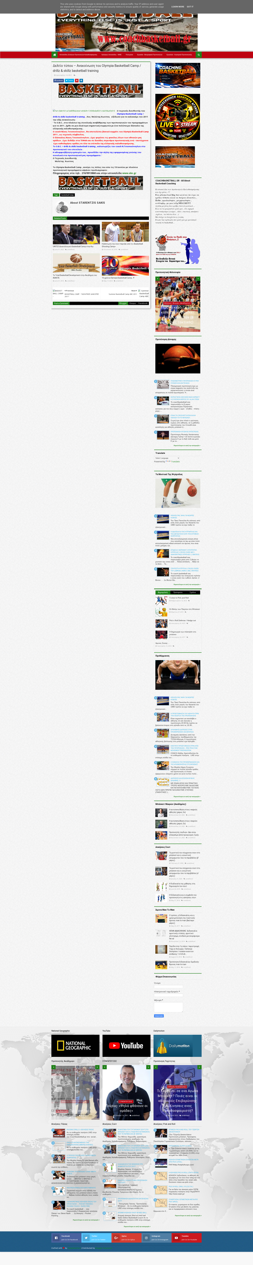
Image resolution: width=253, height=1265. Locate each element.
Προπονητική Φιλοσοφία (177, 303)
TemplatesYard (74, 1248)
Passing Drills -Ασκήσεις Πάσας (80, 1130)
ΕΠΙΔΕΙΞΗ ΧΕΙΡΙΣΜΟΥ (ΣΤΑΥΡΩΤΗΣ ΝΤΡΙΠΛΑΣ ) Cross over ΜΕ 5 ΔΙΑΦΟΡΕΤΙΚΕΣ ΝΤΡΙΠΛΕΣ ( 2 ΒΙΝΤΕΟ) (185, 552)
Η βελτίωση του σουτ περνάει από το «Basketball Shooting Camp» (122, 245)
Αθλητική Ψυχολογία (75, 1097)
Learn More (177, 7)
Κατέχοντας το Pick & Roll (180, 1146)
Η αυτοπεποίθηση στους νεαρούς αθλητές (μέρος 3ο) (75, 1106)
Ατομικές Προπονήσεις (177, 1097)
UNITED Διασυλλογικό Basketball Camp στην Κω (73, 246)
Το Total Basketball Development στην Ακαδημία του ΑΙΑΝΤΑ (75, 276)
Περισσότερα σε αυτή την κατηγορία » (187, 445)
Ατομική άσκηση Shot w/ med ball (132, 1213)
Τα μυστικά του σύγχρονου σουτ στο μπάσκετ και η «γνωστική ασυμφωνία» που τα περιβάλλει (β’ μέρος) (134, 1132)
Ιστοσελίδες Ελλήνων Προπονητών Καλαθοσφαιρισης (78, 55)
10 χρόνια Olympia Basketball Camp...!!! (118, 278)
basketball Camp (67, 195)
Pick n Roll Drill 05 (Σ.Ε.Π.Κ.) (181, 1186)
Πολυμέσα (129, 55)
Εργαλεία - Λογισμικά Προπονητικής (179, 55)
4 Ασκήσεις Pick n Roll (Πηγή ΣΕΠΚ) (184, 1173)
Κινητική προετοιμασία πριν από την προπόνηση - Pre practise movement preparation (184, 748)
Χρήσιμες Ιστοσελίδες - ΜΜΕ (111, 55)
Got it (190, 7)
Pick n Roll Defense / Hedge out (182, 620)
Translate (175, 461)
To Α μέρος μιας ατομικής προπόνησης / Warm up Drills (177, 1106)
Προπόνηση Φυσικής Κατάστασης (184, 432)
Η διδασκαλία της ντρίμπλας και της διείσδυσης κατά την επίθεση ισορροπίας (185, 534)
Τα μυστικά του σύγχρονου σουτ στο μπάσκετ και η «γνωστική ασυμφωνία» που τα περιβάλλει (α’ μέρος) (134, 1148)
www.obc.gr (129, 173)
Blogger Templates (103, 1248)
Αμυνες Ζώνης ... (162, 643)
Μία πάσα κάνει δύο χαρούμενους (81, 1188)
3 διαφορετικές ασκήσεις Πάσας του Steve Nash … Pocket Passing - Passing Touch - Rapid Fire (81, 1204)
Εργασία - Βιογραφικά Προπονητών (149, 55)
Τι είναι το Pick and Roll (179, 598)
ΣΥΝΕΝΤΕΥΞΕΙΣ (126, 1101)
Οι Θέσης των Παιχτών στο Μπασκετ (184, 609)
